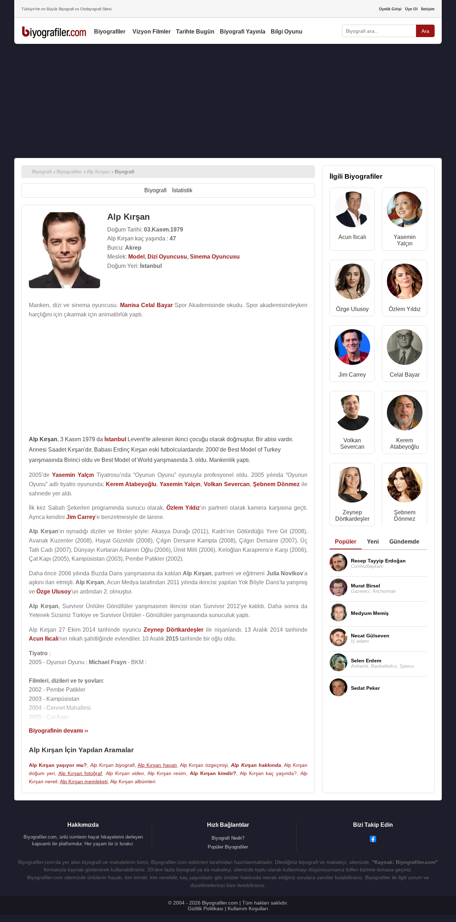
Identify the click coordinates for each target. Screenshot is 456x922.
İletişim (428, 9)
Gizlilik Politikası (205, 908)
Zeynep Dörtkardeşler (352, 515)
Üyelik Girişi (390, 9)
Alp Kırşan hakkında (256, 765)
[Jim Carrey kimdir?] (352, 348)
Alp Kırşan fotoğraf (80, 773)
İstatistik (182, 190)
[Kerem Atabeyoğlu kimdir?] (405, 414)
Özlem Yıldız (405, 309)
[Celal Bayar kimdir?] (405, 348)
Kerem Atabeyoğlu (404, 443)
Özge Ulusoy (352, 309)
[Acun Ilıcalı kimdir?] (352, 211)
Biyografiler (109, 32)
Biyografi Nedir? (228, 838)
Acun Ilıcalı (352, 237)
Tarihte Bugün (195, 32)
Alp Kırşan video (125, 773)
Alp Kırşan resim (166, 773)
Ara (425, 31)
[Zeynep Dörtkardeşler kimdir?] (352, 486)
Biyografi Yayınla (242, 32)
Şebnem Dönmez (404, 515)
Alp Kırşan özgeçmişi (204, 765)
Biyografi (155, 190)
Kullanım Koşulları (248, 908)
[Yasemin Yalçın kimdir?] (405, 211)
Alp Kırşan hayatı (157, 765)
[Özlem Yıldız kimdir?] (405, 283)
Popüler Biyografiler (228, 847)
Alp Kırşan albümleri (132, 781)
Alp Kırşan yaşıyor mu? (58, 765)
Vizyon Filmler (152, 32)
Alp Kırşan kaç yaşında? (268, 773)
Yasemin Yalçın (405, 240)
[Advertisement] (228, 101)
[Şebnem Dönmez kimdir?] (405, 486)
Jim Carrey (352, 375)
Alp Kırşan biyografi (112, 765)
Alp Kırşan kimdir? (213, 773)
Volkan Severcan (352, 443)
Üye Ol (411, 9)
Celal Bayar (405, 375)
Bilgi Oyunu (286, 32)
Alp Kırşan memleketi (84, 781)
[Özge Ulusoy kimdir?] (352, 283)
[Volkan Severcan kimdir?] (352, 414)
